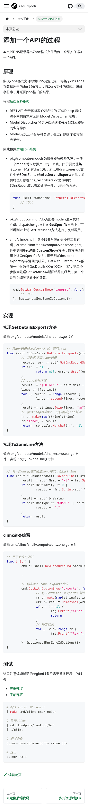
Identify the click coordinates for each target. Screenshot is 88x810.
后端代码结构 (26, 149)
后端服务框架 (19, 101)
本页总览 (12, 29)
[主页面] (7, 19)
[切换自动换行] (72, 197)
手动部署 (16, 695)
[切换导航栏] (6, 6)
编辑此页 (14, 775)
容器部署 (16, 688)
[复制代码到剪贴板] (79, 197)
